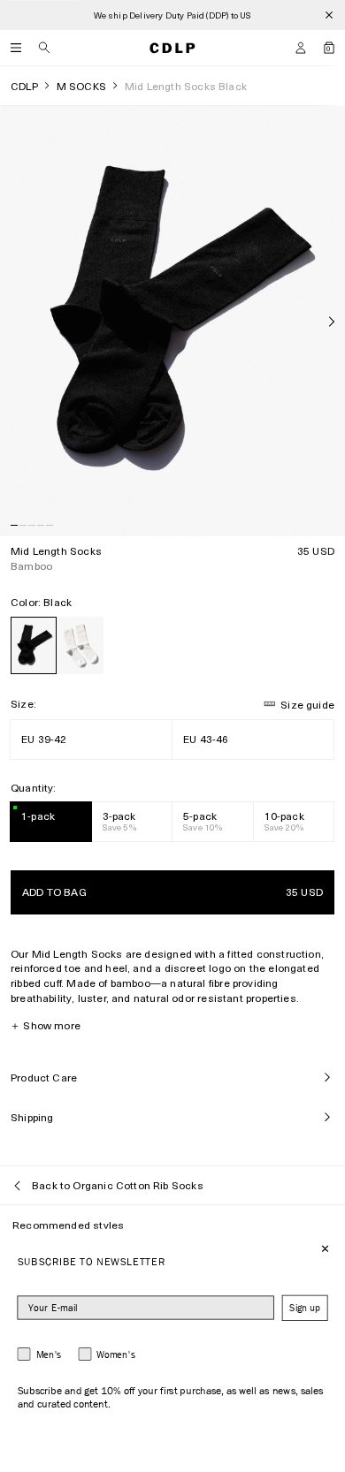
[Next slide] (331, 321)
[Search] (44, 48)
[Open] (16, 48)
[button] (301, 48)
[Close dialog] (325, 1249)
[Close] (329, 15)
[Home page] (173, 47)
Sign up (304, 1308)
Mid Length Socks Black (186, 86)
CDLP (24, 86)
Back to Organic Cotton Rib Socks (117, 1185)
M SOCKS (81, 86)
